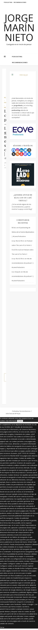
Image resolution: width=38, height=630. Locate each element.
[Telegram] (25, 150)
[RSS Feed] (17, 154)
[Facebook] (14, 150)
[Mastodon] (25, 154)
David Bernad (16, 250)
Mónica (14, 228)
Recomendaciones (20, 2)
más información (11, 421)
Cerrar (2, 627)
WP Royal (17, 413)
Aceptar (20, 421)
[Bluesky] (29, 154)
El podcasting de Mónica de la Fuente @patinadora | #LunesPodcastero (23, 232)
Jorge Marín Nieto (19, 27)
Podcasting (8, 2)
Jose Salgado (16, 272)
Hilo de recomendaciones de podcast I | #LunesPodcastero (23, 263)
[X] (14, 154)
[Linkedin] (21, 150)
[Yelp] (21, 154)
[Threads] (29, 150)
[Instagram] (17, 150)
